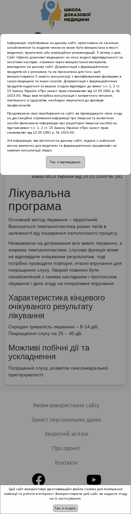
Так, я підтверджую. (65, 162)
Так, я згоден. (65, 508)
